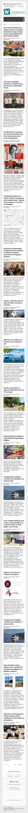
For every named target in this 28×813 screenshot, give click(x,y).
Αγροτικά (6, 723)
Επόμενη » (20, 764)
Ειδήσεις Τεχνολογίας (14, 784)
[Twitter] (7, 6)
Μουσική (12, 141)
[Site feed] (13, 6)
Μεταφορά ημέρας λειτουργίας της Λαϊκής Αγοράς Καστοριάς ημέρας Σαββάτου (14, 438)
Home (5, 24)
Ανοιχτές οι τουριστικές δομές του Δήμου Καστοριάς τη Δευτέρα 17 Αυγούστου (13, 303)
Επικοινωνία (18, 775)
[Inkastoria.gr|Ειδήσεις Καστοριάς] (14, 11)
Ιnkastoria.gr (10, 807)
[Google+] (9, 6)
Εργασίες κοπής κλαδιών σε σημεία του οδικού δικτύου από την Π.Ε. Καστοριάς (14, 390)
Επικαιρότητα (6, 39)
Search (22, 6)
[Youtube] (11, 6)
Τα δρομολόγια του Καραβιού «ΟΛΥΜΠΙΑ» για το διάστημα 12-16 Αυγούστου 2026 (14, 479)
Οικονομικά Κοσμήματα (14, 771)
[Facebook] (5, 6)
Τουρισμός (12, 308)
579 (15, 764)
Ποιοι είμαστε (10, 775)
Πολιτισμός (17, 141)
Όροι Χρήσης (17, 776)
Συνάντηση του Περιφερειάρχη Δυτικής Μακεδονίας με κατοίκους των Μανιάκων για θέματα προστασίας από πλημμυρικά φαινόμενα (13, 252)
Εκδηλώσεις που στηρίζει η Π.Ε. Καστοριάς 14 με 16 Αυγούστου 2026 (13, 342)
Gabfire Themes (12, 810)
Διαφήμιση (10, 776)
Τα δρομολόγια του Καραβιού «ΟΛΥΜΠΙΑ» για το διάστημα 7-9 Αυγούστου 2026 (13, 622)
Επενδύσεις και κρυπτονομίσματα (14, 788)
